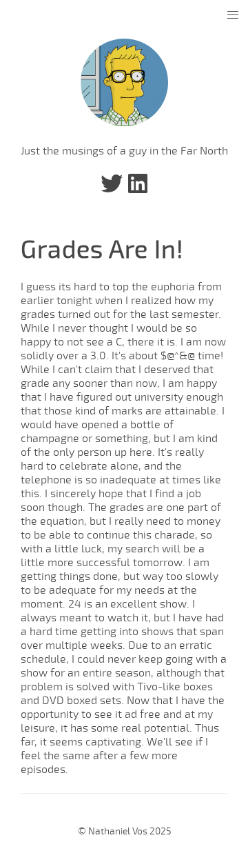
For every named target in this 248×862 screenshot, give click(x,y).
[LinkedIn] (137, 188)
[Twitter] (112, 188)
